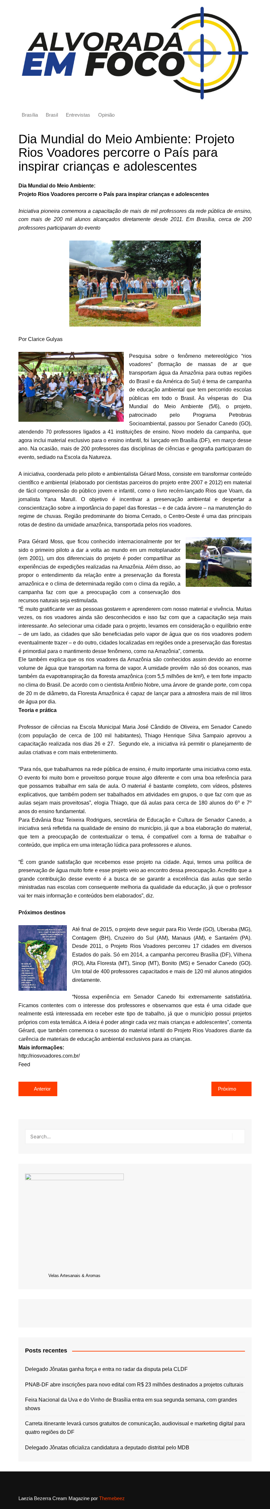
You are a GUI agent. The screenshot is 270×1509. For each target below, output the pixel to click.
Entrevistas (78, 115)
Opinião (106, 115)
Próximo (227, 1089)
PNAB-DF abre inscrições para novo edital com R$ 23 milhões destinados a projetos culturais (134, 1384)
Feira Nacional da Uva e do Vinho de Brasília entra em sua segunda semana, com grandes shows (131, 1404)
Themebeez (112, 1498)
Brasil (52, 115)
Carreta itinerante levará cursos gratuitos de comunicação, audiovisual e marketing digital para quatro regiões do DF (135, 1428)
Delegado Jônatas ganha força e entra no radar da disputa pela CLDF (106, 1369)
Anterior (42, 1089)
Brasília (30, 115)
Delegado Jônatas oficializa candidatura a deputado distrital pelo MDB (107, 1447)
